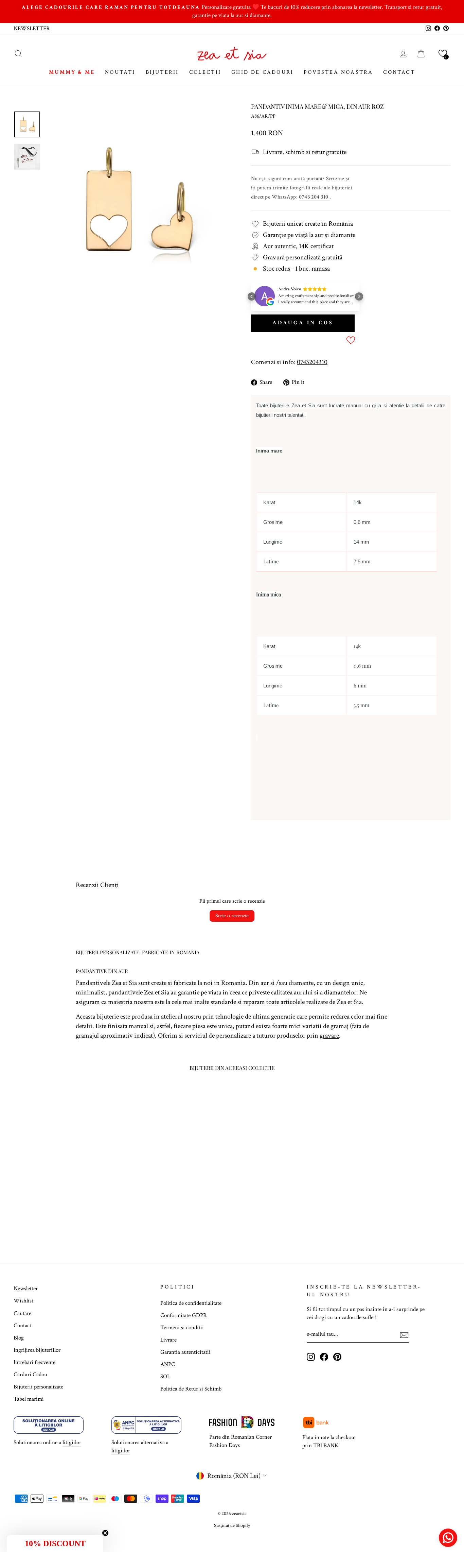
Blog (19, 1338)
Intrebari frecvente (34, 1362)
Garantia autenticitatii (185, 1352)
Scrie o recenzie (232, 915)
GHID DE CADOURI (262, 72)
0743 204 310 (314, 197)
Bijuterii (162, 72)
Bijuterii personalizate (38, 1387)
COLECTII (205, 72)
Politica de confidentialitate (190, 1303)
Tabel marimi (29, 1399)
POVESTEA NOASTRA (338, 72)
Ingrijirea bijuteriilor (37, 1350)
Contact (22, 1325)
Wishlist (23, 1300)
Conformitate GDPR (183, 1315)
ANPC (167, 1364)
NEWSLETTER (32, 28)
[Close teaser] (105, 1533)
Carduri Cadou (30, 1374)
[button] (443, 53)
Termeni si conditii (182, 1327)
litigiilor (72, 1442)
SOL (165, 1376)
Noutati (120, 72)
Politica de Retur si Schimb (190, 1389)
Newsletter (26, 1288)
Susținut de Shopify (232, 1525)
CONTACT (399, 72)
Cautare (22, 1313)
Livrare (168, 1340)
